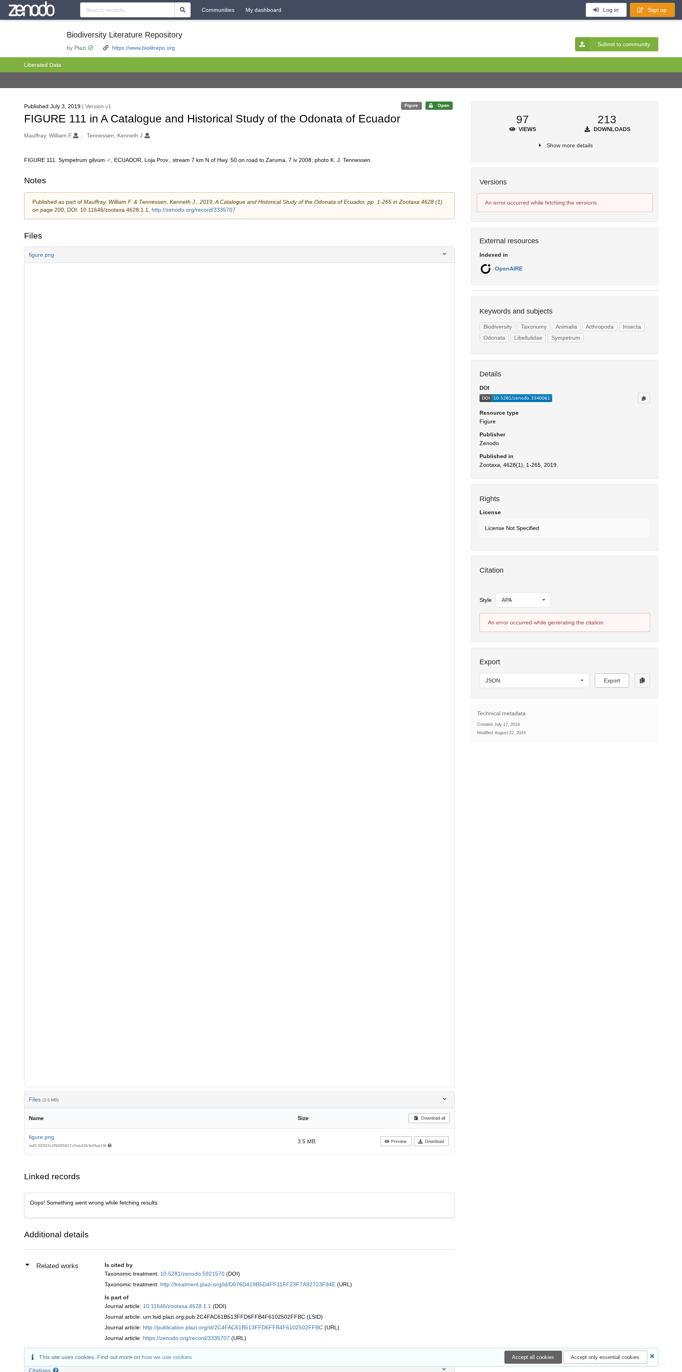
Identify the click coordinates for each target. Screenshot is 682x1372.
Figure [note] (411, 105)
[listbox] (523, 599)
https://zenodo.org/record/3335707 (187, 1338)
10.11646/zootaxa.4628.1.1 (178, 1306)
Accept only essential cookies (605, 1357)
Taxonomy (534, 326)
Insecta (632, 326)
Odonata (494, 338)
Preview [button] (399, 1141)
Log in (609, 10)
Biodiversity (497, 326)
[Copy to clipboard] (644, 398)
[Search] (182, 9)
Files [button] (44, 1099)
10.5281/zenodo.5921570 (193, 1274)
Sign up (656, 10)
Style (486, 600)
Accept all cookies (533, 1357)
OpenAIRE (509, 268)
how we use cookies (167, 1357)
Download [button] (434, 1141)
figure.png (41, 1137)
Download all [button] (432, 1118)
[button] (239, 254)
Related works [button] (57, 1266)
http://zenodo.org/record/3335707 (194, 210)
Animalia (566, 326)
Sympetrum (565, 338)
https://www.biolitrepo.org (143, 48)
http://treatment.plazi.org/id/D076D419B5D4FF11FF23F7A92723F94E (248, 1284)
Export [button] (612, 680)
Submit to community (624, 44)
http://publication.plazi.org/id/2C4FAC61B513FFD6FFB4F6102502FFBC (233, 1327)
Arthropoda (600, 326)
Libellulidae (528, 338)
